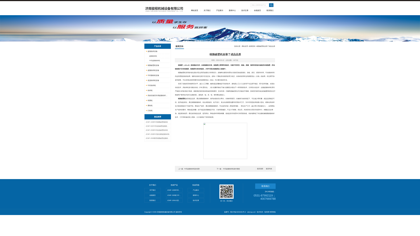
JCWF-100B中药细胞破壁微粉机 (157, 122)
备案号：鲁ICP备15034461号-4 (235, 212)
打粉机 (150, 110)
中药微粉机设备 (153, 75)
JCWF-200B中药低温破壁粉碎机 (157, 130)
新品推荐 (157, 117)
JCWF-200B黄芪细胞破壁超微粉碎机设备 (158, 138)
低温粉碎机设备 (153, 80)
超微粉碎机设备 (153, 70)
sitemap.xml (251, 212)
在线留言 (257, 10)
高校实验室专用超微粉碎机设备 (158, 95)
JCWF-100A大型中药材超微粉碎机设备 (174, 200)
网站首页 (194, 10)
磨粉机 (150, 105)
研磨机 (150, 100)
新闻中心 (232, 10)
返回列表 (269, 169)
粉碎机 (150, 90)
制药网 (266, 212)
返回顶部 (260, 169)
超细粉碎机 (153, 56)
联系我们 (270, 10)
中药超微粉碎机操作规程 (231, 169)
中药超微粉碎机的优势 (192, 169)
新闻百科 (252, 46)
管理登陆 (273, 212)
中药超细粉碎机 (154, 60)
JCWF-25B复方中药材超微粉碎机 (174, 195)
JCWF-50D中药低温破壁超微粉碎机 (158, 126)
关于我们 (207, 10)
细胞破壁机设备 (153, 65)
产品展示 (219, 10)
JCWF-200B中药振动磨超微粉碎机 (157, 134)
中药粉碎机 (152, 85)
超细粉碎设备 (153, 51)
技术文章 (244, 10)
